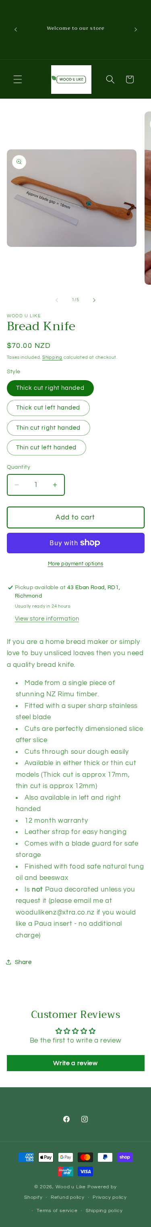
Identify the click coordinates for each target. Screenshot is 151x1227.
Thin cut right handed (48, 427)
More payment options (75, 564)
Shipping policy (104, 1210)
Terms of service (57, 1210)
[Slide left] (57, 300)
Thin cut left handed (46, 447)
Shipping (52, 357)
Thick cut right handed (50, 388)
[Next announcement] (136, 29)
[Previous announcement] (16, 29)
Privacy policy (110, 1197)
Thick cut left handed (48, 407)
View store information (47, 618)
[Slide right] (94, 300)
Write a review (75, 1063)
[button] (17, 79)
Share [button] (23, 962)
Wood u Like (71, 1187)
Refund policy (68, 1197)
